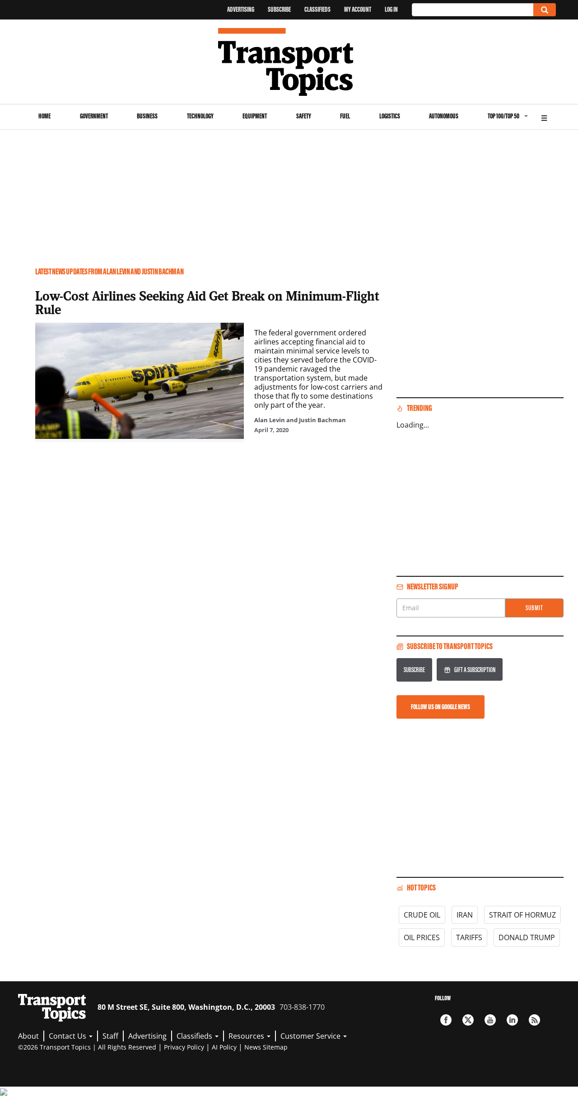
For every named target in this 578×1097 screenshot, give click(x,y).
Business (147, 116)
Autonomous (443, 116)
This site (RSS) (534, 1020)
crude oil (422, 915)
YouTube (490, 1020)
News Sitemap (266, 1047)
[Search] (544, 9)
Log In (391, 9)
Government (94, 116)
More (544, 116)
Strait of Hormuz (522, 915)
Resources (247, 1036)
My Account (357, 9)
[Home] (289, 62)
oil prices (422, 937)
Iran (465, 915)
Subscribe (279, 9)
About (28, 1036)
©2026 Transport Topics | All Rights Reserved (87, 1047)
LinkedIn (512, 1020)
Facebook (446, 1020)
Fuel (345, 116)
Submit (534, 607)
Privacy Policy (184, 1047)
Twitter (468, 1020)
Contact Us (68, 1036)
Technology (200, 116)
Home (44, 116)
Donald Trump (527, 937)
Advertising (240, 9)
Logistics (389, 116)
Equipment (254, 116)
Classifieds (317, 9)
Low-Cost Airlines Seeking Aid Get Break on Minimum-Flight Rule (207, 302)
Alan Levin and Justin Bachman (300, 419)
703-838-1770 (302, 1007)
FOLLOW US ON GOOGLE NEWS (440, 706)
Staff (110, 1036)
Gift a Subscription (474, 669)
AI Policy (224, 1047)
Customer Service (311, 1036)
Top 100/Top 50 (503, 116)
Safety (303, 116)
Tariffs (469, 937)
